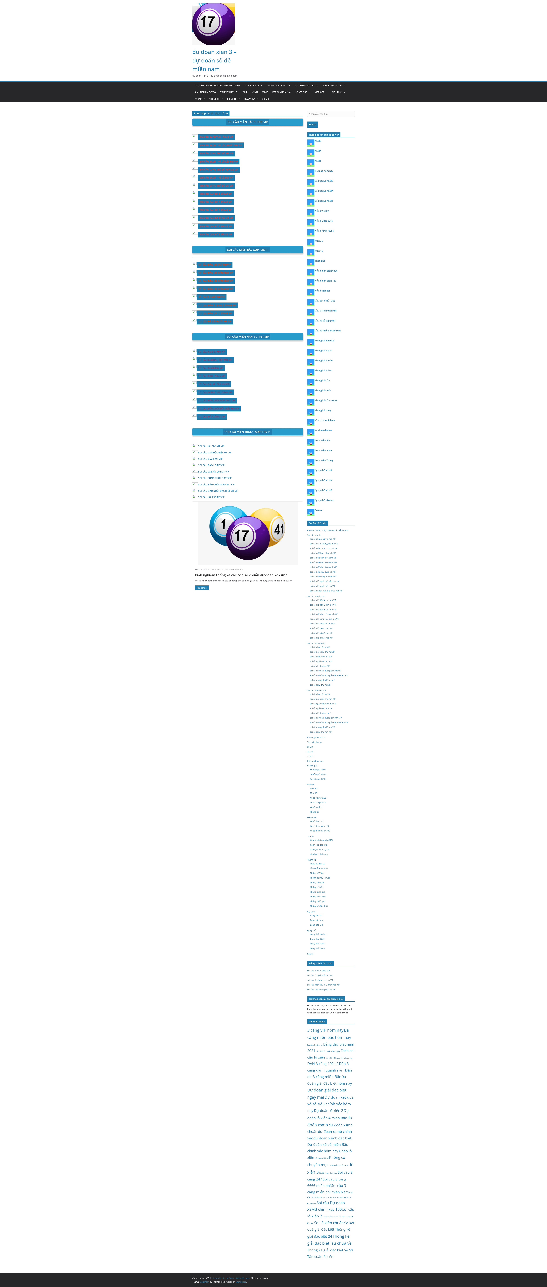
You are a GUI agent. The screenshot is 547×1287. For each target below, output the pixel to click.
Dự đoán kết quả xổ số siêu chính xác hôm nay (330, 1104)
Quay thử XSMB (323, 470)
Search (312, 124)
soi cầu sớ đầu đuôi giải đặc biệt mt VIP (329, 675)
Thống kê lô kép (323, 370)
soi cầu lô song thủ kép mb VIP (324, 619)
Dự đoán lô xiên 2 (328, 1110)
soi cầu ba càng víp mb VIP (322, 539)
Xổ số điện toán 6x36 (326, 270)
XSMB (244, 92)
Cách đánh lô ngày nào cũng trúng (338, 1058)
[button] (261, 85)
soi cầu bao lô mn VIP (320, 694)
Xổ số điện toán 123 (325, 280)
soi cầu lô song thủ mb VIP (322, 623)
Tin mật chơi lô (228, 92)
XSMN (255, 92)
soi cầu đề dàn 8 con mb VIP (323, 567)
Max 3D (319, 240)
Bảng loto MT (316, 915)
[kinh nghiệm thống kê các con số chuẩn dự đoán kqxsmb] (247, 533)
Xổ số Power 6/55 (324, 230)
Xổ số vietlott (322, 210)
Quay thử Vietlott (324, 500)
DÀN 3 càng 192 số (322, 1063)
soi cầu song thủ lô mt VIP (322, 680)
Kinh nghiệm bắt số (205, 92)
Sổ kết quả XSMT (324, 200)
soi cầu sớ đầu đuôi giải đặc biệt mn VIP (329, 722)
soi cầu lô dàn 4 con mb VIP (323, 600)
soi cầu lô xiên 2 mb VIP (321, 628)
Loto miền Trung (324, 460)
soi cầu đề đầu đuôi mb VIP (323, 571)
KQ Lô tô (232, 99)
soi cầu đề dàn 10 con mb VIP (324, 614)
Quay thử (249, 99)
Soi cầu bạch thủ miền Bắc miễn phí (333, 1198)
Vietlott (319, 92)
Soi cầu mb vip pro (277, 85)
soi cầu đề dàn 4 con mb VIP (323, 557)
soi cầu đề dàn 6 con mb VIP (323, 562)
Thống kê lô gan (323, 350)
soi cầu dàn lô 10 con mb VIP (323, 548)
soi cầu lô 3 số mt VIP (320, 666)
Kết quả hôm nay (281, 92)
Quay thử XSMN (323, 480)
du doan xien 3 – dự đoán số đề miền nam (214, 60)
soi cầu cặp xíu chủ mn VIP (322, 699)
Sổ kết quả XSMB (324, 180)
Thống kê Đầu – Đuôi (326, 400)
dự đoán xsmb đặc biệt (332, 1138)
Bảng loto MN (316, 920)
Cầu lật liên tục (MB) (325, 310)
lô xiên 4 (322, 1173)
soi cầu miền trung (343, 1217)
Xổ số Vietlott (316, 807)
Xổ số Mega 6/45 (324, 220)
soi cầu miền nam (329, 1217)
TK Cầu (198, 99)
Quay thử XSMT (323, 490)
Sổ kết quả (301, 92)
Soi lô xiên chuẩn (329, 1222)
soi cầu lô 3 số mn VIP (320, 713)
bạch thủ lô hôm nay (315, 1045)
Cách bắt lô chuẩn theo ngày (328, 1051)
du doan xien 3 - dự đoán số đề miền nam (226, 569)
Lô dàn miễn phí (335, 1165)
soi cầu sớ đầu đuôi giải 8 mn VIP (326, 717)
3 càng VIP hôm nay (325, 1030)
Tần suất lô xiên (320, 1256)
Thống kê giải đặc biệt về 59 (330, 1249)
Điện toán (337, 92)
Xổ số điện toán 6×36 (320, 830)
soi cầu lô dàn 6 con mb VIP (323, 604)
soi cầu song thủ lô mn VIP (322, 727)
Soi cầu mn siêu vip (333, 85)
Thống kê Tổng (323, 410)
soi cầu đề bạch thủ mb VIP (323, 553)
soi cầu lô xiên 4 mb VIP (321, 637)
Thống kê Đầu (322, 380)
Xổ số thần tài (322, 290)
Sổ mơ (265, 99)
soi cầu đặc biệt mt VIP (321, 656)
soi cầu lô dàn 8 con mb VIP (323, 609)
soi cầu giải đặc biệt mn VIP (323, 703)
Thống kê (214, 99)
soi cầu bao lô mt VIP (320, 647)
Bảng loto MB (316, 924)
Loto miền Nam (323, 450)
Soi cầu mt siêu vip (305, 85)
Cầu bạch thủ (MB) (325, 300)
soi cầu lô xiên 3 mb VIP (321, 633)
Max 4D (319, 250)
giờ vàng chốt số (321, 1158)
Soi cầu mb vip (252, 85)
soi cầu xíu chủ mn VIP (320, 731)
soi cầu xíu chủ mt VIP (320, 684)
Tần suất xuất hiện (325, 420)
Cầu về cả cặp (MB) (325, 320)
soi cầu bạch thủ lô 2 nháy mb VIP (326, 590)
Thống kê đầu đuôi (325, 340)
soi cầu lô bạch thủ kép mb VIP (324, 581)
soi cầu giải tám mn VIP (321, 708)
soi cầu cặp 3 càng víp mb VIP (324, 543)
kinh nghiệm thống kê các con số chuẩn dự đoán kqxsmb (241, 575)
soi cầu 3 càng (332, 1173)
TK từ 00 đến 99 (323, 430)
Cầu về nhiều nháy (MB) (328, 330)
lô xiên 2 (345, 1165)
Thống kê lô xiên (324, 360)
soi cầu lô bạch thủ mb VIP (322, 586)
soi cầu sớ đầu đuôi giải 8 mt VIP (325, 670)
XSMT (265, 92)
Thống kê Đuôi (323, 390)
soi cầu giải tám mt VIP (321, 661)
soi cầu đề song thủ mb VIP (323, 576)
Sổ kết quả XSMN (324, 190)
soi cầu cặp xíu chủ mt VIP (322, 651)
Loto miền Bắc (322, 440)
